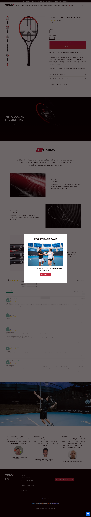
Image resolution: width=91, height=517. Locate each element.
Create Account (45, 274)
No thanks (45, 278)
